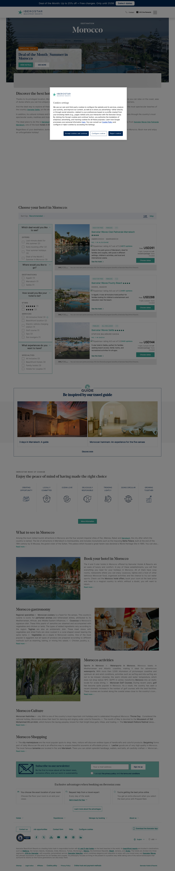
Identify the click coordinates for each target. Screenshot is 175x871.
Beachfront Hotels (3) (36, 362)
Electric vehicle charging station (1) (37, 325)
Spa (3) (29, 334)
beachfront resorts (130, 848)
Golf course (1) (32, 330)
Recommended (36, 216)
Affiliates (40, 865)
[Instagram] (73, 837)
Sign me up (138, 767)
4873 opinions (126, 246)
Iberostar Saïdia (33, 110)
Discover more (87, 451)
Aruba (128, 851)
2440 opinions (126, 341)
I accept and (117, 773)
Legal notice (29, 865)
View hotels (25, 65)
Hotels (18, 818)
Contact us (23, 829)
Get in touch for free (77, 800)
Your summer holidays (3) (36, 251)
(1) (37, 306)
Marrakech (46, 122)
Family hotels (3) (33, 365)
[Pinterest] (65, 837)
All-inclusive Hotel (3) (36, 317)
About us (133, 818)
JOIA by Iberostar (31, 853)
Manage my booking (97, 818)
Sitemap (19, 865)
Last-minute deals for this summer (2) (35, 242)
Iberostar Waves (149, 853)
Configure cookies (86, 829)
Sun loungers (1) (33, 337)
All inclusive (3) (33, 358)
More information (87, 521)
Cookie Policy (107, 122)
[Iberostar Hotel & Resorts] (30, 12)
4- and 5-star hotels (86, 848)
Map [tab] (152, 216)
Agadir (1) (30, 278)
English (139, 839)
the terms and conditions (130, 773)
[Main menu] (155, 12)
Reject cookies (115, 133)
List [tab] (145, 216)
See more (42, 65)
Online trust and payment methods (87, 865)
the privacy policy (109, 773)
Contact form (58, 829)
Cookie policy (52, 865)
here (83, 122)
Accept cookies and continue (76, 133)
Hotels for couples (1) (36, 369)
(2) (35, 309)
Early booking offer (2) (36, 247)
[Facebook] (36, 837)
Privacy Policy (65, 865)
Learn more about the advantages (87, 809)
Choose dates (145, 260)
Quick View (72, 257)
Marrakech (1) (32, 281)
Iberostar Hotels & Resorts (148, 865)
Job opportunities (40, 829)
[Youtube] (58, 837)
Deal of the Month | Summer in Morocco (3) (37, 258)
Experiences (58, 818)
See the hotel (97, 262)
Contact (131, 12)
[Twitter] (43, 837)
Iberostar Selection (75, 853)
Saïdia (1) (30, 285)
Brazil (111, 851)
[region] (88, 113)
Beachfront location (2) (36, 320)
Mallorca (25, 851)
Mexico (86, 851)
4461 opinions (126, 291)
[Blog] (51, 837)
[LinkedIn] (80, 837)
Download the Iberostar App (147, 828)
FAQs (71, 829)
